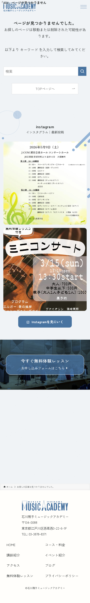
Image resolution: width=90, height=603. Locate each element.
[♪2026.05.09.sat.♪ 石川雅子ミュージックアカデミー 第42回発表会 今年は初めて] (45, 183)
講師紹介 (13, 555)
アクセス (13, 565)
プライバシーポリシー (61, 575)
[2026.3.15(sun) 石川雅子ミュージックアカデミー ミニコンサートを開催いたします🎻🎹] (45, 269)
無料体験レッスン (19, 575)
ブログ (50, 565)
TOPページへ (45, 88)
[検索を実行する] (82, 71)
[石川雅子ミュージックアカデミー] (19, 7)
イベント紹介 (55, 555)
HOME (10, 544)
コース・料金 (55, 544)
